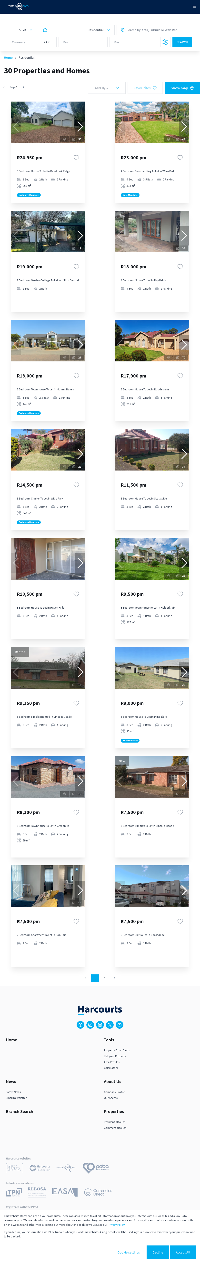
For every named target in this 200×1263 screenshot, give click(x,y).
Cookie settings (129, 1252)
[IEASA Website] (65, 1193)
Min (65, 42)
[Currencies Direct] (98, 1193)
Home (8, 57)
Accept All (183, 1252)
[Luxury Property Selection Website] (14, 1168)
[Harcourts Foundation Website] (39, 1169)
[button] (80, 126)
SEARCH (182, 42)
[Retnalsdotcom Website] (66, 1168)
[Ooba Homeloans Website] (95, 1169)
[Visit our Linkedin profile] (90, 1025)
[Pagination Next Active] (23, 87)
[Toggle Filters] (165, 42)
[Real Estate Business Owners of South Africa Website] (37, 1193)
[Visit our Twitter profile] (110, 1025)
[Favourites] (76, 157)
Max (116, 42)
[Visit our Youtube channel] (119, 1025)
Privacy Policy (116, 1224)
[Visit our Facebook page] (80, 1025)
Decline (157, 1252)
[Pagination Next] (115, 978)
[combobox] (148, 30)
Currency (18, 42)
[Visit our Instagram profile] (100, 1025)
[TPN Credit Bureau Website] (14, 1193)
